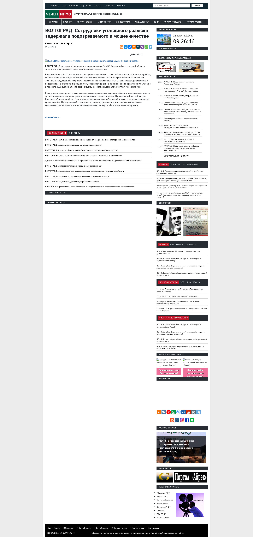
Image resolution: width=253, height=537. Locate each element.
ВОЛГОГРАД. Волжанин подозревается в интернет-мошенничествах (73, 145)
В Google (56, 528)
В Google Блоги (137, 528)
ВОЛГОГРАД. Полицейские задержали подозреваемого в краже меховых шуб (77, 176)
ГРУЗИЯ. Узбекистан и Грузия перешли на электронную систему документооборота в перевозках (182, 111)
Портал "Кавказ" (85, 22)
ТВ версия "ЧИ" (163, 493)
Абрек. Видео (162, 503)
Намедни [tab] (163, 164)
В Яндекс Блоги (119, 528)
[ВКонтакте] (130, 47)
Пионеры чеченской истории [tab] (173, 318)
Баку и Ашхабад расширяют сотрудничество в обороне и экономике (181, 126)
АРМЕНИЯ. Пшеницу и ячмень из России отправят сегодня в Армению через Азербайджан (181, 148)
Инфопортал (104, 22)
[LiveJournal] (138, 47)
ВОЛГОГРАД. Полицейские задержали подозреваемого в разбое (72, 182)
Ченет (156, 22)
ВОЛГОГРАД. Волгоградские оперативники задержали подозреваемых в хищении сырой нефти (84, 171)
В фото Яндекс (101, 528)
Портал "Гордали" (173, 22)
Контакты (98, 5)
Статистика (153, 528)
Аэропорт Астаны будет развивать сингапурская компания (179, 140)
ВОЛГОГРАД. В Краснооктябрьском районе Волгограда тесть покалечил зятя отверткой (81, 150)
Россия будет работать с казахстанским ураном (181, 119)
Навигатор (53, 22)
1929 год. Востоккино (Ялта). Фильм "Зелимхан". (177, 296)
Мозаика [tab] (163, 244)
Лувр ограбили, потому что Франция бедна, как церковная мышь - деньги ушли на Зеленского (182, 186)
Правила (73, 5)
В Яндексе (68, 528)
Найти (197, 5)
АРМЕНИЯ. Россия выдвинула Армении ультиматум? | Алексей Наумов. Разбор (181, 89)
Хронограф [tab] (191, 244)
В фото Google (84, 528)
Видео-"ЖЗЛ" (162, 496)
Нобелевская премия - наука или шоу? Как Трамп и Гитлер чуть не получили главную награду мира (182, 179)
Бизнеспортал (123, 22)
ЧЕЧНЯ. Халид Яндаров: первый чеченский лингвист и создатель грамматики (180, 347)
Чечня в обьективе (165, 500)
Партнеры (86, 5)
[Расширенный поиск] (205, 5)
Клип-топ (160, 510)
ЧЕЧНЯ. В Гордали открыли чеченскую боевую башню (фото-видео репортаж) (180, 172)
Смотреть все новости (176, 155)
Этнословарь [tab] (176, 244)
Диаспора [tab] (175, 164)
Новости (67, 22)
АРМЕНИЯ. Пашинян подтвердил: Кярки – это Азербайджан (182, 96)
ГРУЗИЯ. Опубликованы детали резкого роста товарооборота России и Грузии (181, 103)
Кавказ (48, 43)
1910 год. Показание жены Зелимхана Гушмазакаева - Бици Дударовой (180, 290)
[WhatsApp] (146, 47)
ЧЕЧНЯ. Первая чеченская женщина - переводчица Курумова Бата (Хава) (179, 259)
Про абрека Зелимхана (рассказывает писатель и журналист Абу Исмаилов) (178, 302)
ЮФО (56, 43)
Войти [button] (120, 5)
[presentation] (204, 217)
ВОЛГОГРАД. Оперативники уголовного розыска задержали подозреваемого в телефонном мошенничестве (90, 140)
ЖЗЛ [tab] (182, 282)
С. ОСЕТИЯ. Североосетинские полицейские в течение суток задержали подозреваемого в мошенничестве (89, 187)
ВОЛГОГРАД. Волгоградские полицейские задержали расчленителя (73, 166)
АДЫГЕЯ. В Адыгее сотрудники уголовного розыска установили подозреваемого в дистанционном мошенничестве (93, 161)
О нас (63, 5)
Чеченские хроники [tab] (168, 282)
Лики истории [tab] (193, 282)
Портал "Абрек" (194, 22)
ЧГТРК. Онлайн (163, 517)
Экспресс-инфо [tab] (190, 164)
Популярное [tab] (74, 133)
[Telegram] (150, 47)
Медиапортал (142, 22)
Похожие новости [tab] (57, 133)
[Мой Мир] (126, 47)
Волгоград (66, 43)
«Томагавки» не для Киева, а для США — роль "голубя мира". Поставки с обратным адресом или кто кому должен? (180, 195)
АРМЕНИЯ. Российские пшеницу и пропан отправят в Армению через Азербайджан (182, 133)
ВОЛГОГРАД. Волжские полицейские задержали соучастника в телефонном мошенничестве (83, 156)
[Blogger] (121, 47)
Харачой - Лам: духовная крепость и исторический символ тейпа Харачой (182, 309)
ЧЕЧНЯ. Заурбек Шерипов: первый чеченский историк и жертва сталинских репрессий (181, 267)
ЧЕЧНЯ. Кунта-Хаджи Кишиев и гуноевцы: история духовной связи (178, 252)
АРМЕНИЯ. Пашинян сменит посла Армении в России (179, 83)
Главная (54, 5)
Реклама (110, 5)
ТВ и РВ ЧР (161, 514)
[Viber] (142, 47)
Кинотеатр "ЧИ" (163, 507)
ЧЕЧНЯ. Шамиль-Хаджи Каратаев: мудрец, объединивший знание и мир (182, 274)
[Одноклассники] (134, 47)
